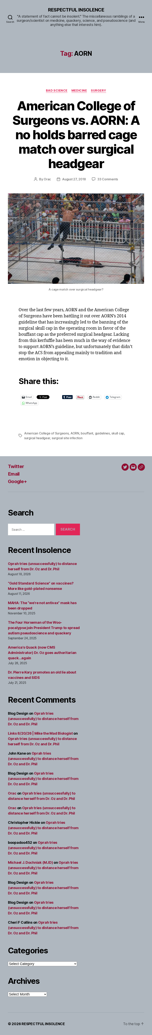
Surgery (98, 90)
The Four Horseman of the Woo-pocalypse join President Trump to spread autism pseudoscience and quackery (44, 627)
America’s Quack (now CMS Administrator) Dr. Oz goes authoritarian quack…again (42, 652)
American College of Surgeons (46, 433)
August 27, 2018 (74, 179)
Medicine (79, 90)
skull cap (117, 433)
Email (14, 474)
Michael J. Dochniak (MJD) (30, 862)
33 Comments (107, 179)
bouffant (87, 433)
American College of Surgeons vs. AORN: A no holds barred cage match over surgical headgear (76, 134)
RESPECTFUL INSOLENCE (76, 10)
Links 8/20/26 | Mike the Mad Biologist (40, 733)
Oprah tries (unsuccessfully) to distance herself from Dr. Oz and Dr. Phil (43, 718)
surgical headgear (37, 438)
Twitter (16, 466)
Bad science (56, 90)
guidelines (102, 433)
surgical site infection (67, 438)
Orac (47, 179)
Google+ (17, 481)
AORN (74, 433)
